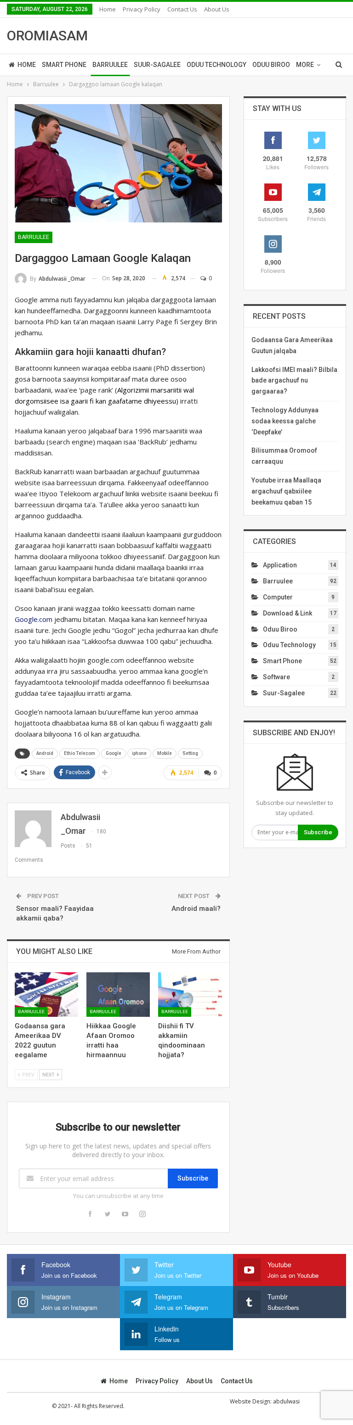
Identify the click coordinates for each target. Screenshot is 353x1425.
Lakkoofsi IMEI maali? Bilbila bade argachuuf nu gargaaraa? (294, 380)
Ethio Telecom (79, 753)
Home (107, 9)
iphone (139, 753)
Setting (190, 753)
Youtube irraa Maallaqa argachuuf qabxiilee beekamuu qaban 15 (286, 491)
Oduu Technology (216, 64)
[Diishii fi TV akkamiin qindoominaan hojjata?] (190, 994)
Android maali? (196, 908)
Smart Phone (64, 64)
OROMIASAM (47, 36)
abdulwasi (286, 1401)
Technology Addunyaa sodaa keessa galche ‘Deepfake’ (285, 421)
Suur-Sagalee (157, 64)
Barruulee (110, 64)
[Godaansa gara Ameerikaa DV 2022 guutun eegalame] (46, 994)
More (305, 64)
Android (44, 753)
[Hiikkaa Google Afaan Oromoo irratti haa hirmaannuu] (118, 994)
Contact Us (182, 9)
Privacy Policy (141, 9)
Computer (278, 597)
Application (280, 565)
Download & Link (287, 613)
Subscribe (192, 1178)
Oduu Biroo (271, 64)
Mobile (164, 753)
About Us (216, 9)
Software (276, 677)
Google (113, 753)
